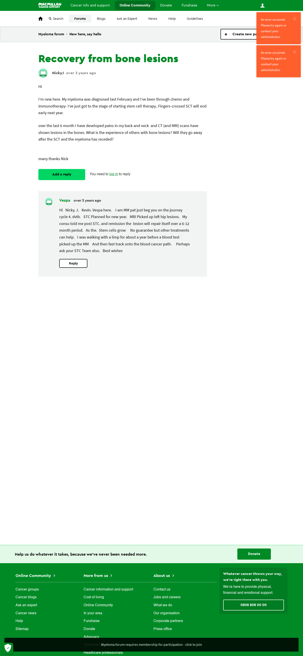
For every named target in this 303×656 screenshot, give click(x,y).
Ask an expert (26, 605)
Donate (166, 5)
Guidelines (195, 18)
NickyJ (58, 73)
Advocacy (91, 637)
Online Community (135, 5)
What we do (162, 605)
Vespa (65, 200)
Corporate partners (168, 621)
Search (58, 18)
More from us (96, 576)
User (262, 5)
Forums (80, 18)
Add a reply (61, 174)
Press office (162, 629)
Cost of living (94, 597)
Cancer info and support (90, 5)
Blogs (101, 18)
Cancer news (26, 613)
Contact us (161, 589)
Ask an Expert (127, 18)
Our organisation (166, 613)
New (242, 34)
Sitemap (22, 629)
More (211, 5)
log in (113, 174)
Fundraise (189, 5)
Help (172, 18)
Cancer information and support (108, 589)
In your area (93, 613)
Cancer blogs (26, 597)
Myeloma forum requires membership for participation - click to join (151, 644)
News (152, 18)
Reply (73, 263)
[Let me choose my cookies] (7, 648)
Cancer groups (27, 589)
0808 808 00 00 (253, 605)
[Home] (49, 5)
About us (162, 576)
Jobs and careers (167, 597)
